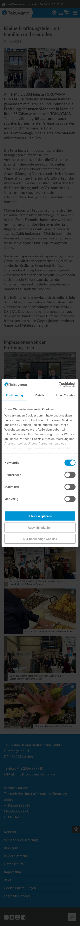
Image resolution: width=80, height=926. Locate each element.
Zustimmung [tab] (14, 395)
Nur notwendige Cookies (40, 539)
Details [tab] (40, 395)
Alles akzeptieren (40, 516)
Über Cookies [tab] (65, 395)
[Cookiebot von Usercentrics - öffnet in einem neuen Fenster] (59, 384)
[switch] (70, 475)
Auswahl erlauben (40, 527)
